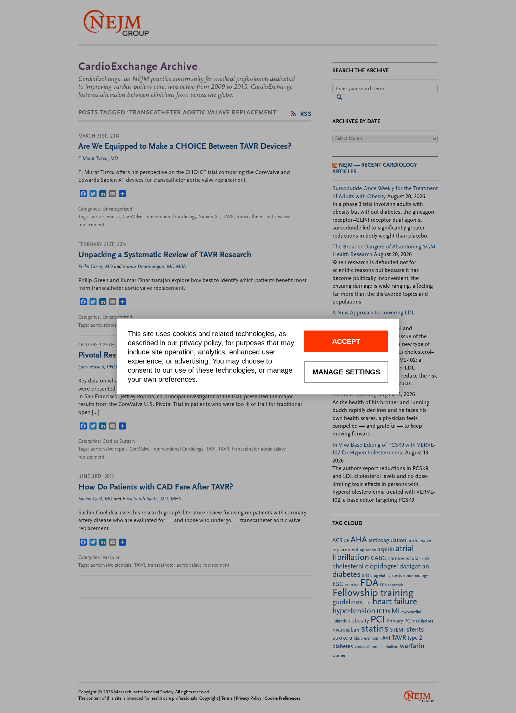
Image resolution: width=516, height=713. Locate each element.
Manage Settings (346, 372)
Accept (346, 341)
